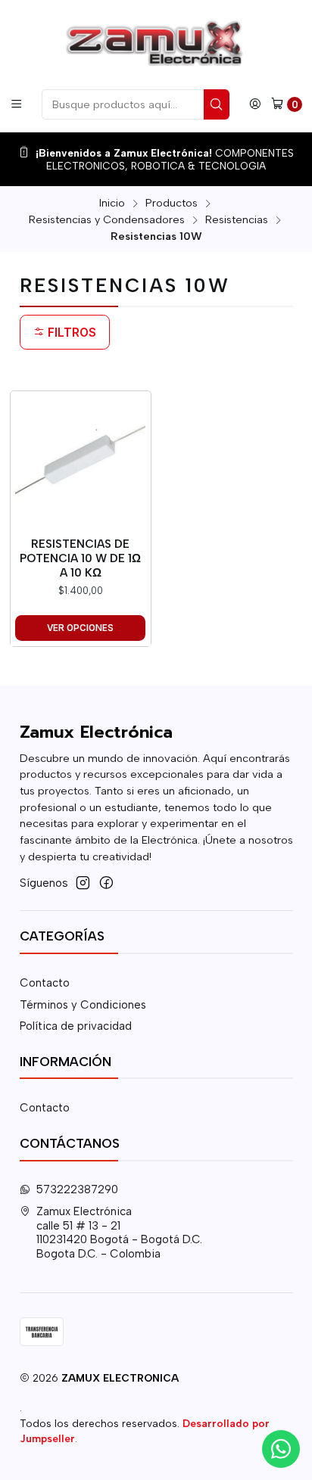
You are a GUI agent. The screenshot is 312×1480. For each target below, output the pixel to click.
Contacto (45, 983)
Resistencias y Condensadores (107, 219)
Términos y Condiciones (83, 1005)
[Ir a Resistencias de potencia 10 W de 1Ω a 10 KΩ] (80, 461)
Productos (171, 202)
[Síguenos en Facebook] (106, 883)
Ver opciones (80, 628)
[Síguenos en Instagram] (83, 883)
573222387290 (77, 1189)
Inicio (112, 202)
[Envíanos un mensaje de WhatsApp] (281, 1449)
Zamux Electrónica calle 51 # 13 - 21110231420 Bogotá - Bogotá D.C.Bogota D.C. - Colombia (119, 1233)
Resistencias (236, 219)
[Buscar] (216, 104)
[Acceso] (255, 104)
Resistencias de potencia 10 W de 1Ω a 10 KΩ (80, 558)
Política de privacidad (76, 1026)
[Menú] (16, 104)
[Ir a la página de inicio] (156, 43)
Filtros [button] (70, 332)
